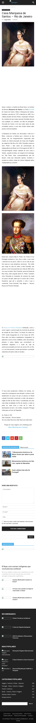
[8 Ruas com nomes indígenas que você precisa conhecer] (18, 556)
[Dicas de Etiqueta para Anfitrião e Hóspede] (6, 671)
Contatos (30, 715)
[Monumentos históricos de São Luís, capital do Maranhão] (6, 463)
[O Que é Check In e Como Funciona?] (6, 663)
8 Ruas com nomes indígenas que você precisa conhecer (16, 567)
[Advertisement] (18, 87)
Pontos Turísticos (10, 7)
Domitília (31, 109)
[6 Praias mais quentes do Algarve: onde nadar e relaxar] (6, 591)
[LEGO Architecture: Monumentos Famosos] (6, 638)
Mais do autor (24, 447)
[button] (33, 2)
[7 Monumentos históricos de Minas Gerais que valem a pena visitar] (6, 454)
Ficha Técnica (27, 713)
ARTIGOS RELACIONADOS (10, 447)
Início (3, 7)
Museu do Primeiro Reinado (12, 327)
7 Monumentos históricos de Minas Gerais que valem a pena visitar (23, 454)
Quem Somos (7, 713)
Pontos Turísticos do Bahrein (21, 618)
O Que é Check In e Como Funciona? (23, 659)
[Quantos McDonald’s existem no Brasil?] (6, 582)
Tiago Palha (7, 19)
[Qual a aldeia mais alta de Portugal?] (6, 472)
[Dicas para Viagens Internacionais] (6, 653)
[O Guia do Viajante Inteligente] (6, 629)
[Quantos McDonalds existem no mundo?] (6, 600)
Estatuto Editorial (8, 715)
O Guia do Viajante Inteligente (21, 627)
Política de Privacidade (20, 715)
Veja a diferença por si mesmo (18, 427)
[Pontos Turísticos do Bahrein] (6, 620)
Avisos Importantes (17, 713)
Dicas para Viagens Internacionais (23, 651)
